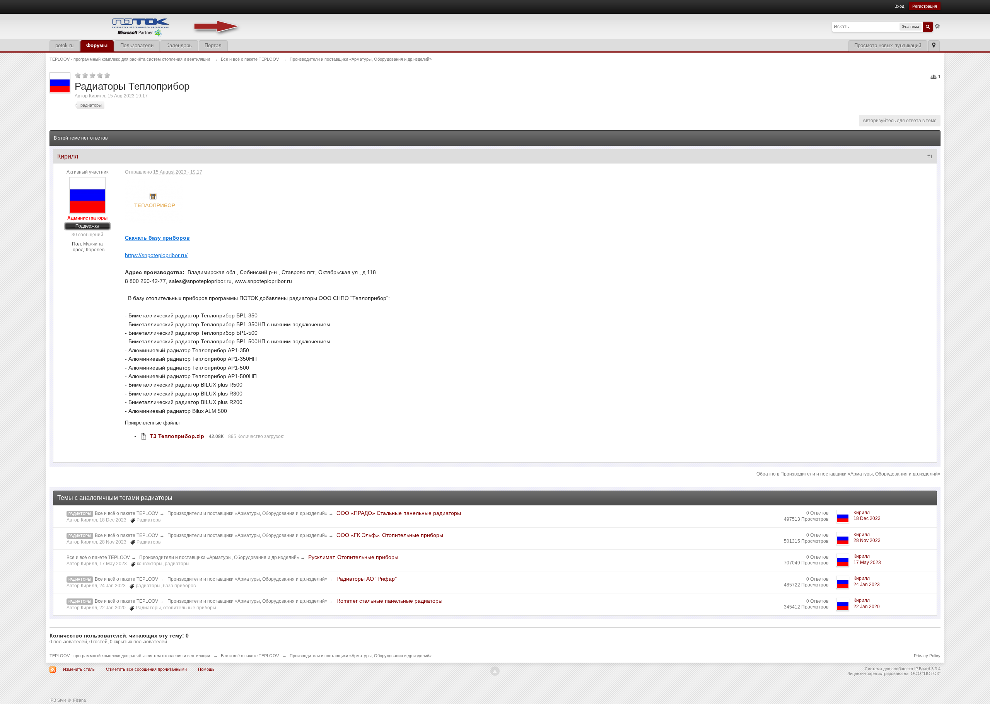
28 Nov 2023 (867, 540)
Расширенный (937, 26)
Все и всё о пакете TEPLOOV (126, 513)
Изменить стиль (79, 669)
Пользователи (137, 45)
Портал (213, 45)
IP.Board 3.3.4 (927, 668)
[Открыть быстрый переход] (933, 45)
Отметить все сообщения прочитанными (146, 669)
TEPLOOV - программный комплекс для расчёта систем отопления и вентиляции (130, 655)
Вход (899, 6)
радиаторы (79, 579)
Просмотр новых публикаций (887, 45)
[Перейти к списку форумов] (146, 26)
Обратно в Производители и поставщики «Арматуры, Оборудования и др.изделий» (848, 474)
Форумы (97, 45)
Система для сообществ (889, 668)
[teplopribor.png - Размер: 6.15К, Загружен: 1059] (154, 201)
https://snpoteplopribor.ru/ (156, 255)
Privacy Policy (927, 655)
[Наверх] (495, 671)
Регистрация (924, 6)
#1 (930, 156)
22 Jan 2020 (866, 606)
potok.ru (64, 45)
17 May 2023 (867, 562)
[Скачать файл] (143, 436)
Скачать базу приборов (157, 238)
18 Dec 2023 (867, 518)
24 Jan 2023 (866, 584)
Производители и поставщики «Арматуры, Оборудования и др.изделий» (248, 513)
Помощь (206, 669)
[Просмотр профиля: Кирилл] (87, 195)
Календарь (179, 45)
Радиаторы (79, 514)
